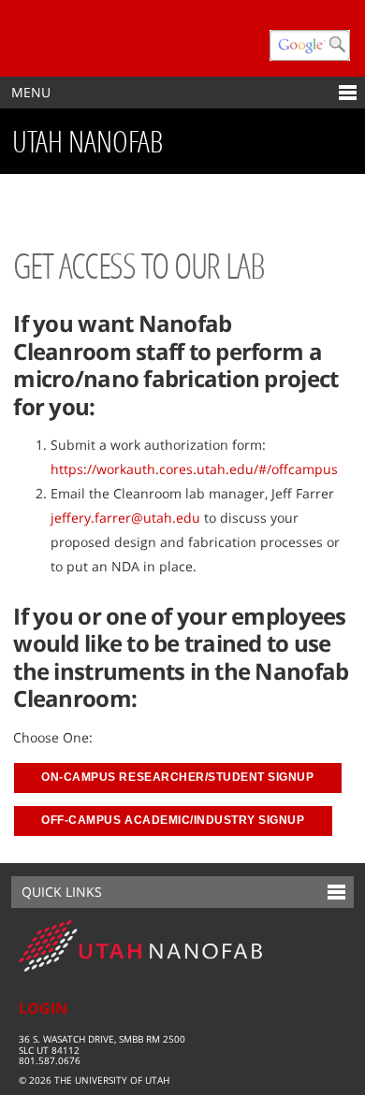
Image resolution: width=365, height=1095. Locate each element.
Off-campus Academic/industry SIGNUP (172, 820)
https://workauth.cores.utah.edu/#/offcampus (194, 469)
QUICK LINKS (62, 891)
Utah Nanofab (87, 141)
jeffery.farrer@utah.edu (127, 517)
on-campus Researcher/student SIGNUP (177, 777)
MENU (31, 92)
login (43, 1008)
